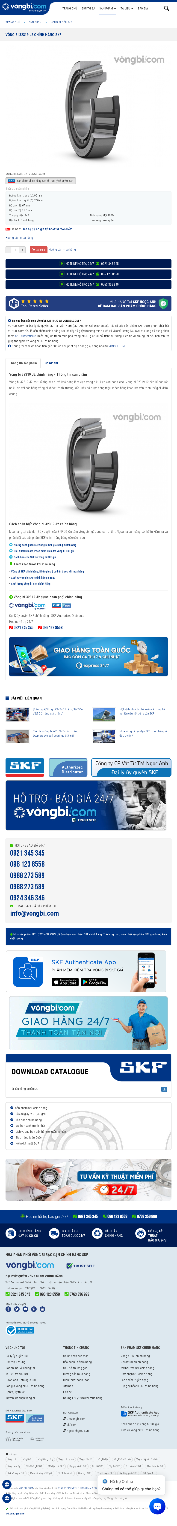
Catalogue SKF (84, 1473)
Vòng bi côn (27, 1459)
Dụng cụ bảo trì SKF (77, 1466)
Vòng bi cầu (12, 1459)
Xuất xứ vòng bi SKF (16, 1473)
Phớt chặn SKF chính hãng (136, 1374)
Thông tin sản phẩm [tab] (23, 363)
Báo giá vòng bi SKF (105, 1473)
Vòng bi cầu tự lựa (66, 1459)
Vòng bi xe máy (14, 1466)
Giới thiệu (88, 8)
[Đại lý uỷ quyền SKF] (40, 607)
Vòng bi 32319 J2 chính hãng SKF (33, 35)
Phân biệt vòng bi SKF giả (41, 1473)
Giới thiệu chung (15, 1362)
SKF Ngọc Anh (149, 1473)
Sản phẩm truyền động (134, 1380)
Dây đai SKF (114, 1466)
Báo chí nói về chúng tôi (20, 1368)
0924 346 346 (27, 898)
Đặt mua (40, 249)
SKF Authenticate (25, 336)
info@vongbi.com (34, 913)
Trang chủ (69, 8)
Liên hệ (67, 1392)
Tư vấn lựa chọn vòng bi (20, 1398)
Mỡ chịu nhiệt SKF (56, 1466)
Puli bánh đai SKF (133, 1466)
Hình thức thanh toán (76, 1380)
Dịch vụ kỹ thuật (15, 1392)
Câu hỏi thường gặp (75, 1368)
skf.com (71, 1424)
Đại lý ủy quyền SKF (17, 1356)
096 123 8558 (27, 864)
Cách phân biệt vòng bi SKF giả (140, 1424)
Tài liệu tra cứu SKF (17, 1374)
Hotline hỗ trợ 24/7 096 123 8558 (92, 274)
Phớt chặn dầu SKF (155, 1466)
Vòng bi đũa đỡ (86, 1459)
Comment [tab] (51, 363)
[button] (166, 8)
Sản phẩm (106, 8)
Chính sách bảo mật (75, 1356)
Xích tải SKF (97, 1466)
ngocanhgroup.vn (77, 1430)
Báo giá (143, 8)
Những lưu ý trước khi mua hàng (83, 1398)
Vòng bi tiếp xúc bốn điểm (147, 1459)
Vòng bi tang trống (45, 1459)
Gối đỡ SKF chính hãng (134, 1362)
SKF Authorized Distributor (22, 1282)
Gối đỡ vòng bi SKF (34, 1466)
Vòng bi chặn (103, 1459)
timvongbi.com (76, 1418)
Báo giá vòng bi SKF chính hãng (25, 1386)
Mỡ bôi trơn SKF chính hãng (137, 1368)
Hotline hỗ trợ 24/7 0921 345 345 (92, 264)
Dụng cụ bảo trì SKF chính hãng (140, 1386)
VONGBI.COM (117, 346)
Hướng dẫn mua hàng (19, 237)
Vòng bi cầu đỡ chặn (122, 1459)
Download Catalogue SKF (21, 1380)
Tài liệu (126, 8)
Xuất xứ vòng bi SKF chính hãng (140, 1430)
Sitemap (68, 1386)
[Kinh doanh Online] (7, 1487)
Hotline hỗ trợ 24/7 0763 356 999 (92, 284)
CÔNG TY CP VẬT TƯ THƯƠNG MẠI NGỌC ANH (80, 1488)
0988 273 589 (27, 875)
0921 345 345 (27, 853)
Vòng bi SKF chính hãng (135, 1356)
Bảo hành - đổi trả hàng (77, 1362)
